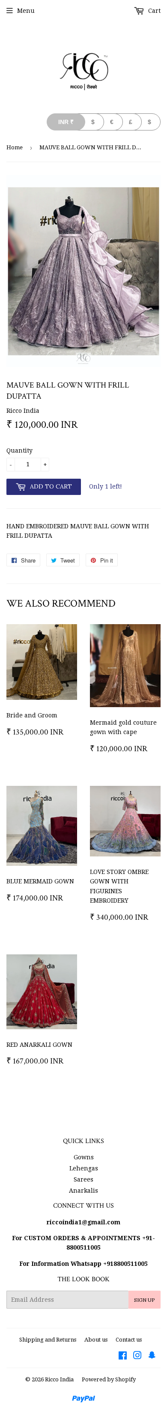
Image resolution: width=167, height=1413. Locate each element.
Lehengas (83, 1168)
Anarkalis (83, 1190)
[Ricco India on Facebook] (122, 1356)
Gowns (84, 1157)
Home (14, 147)
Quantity (19, 450)
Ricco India (59, 1379)
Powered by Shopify (109, 1379)
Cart (153, 10)
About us (95, 1339)
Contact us (129, 1339)
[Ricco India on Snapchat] (152, 1356)
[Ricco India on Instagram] (137, 1356)
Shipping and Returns (47, 1339)
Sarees (83, 1179)
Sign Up (144, 1300)
